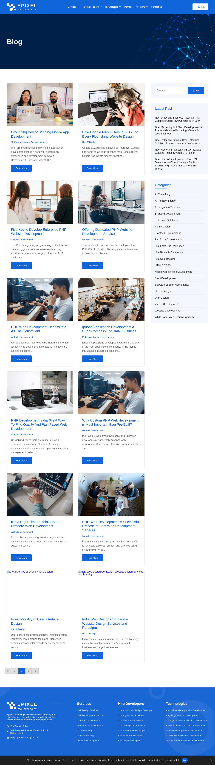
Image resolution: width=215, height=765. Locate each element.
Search (195, 90)
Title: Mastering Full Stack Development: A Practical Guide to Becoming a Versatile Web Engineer (178, 130)
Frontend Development (168, 233)
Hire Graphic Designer (129, 740)
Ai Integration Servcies (167, 207)
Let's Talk (200, 7)
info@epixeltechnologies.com (24, 737)
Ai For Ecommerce (165, 200)
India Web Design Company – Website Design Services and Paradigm (105, 623)
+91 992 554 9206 (19, 725)
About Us (140, 7)
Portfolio (128, 7)
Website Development (22, 239)
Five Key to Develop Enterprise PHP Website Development (38, 232)
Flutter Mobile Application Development (185, 725)
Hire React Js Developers (169, 252)
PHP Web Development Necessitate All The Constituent (38, 329)
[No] (211, 760)
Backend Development (167, 213)
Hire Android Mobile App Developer (135, 710)
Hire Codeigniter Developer (131, 725)
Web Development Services (91, 715)
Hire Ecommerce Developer (131, 730)
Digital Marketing (85, 735)
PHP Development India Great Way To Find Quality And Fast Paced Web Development (39, 424)
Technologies (111, 7)
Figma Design (163, 226)
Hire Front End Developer (169, 246)
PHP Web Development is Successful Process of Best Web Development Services (111, 526)
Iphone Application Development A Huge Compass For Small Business (109, 329)
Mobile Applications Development (27, 142)
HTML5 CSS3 (163, 265)
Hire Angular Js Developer (131, 715)
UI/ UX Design (89, 142)
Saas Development (165, 278)
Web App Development (88, 720)
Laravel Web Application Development (185, 740)
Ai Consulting (162, 194)
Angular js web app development (182, 715)
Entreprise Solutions (166, 220)
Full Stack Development (168, 239)
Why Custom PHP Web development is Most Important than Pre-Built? (110, 422)
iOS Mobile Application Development (184, 735)
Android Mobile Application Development (186, 710)
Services (72, 7)
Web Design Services (87, 710)
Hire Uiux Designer (165, 259)
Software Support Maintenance (172, 284)
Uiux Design (162, 297)
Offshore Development (88, 740)
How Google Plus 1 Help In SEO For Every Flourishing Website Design (110, 134)
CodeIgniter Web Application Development (187, 720)
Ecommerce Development (90, 725)
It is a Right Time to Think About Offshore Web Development (35, 524)
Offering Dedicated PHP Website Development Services (107, 232)
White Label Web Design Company (174, 317)
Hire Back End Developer (130, 720)
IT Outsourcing (84, 730)
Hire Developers (91, 7)
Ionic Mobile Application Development (184, 730)
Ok (184, 760)
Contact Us (156, 7)
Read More (21, 168)
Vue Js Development (166, 304)
